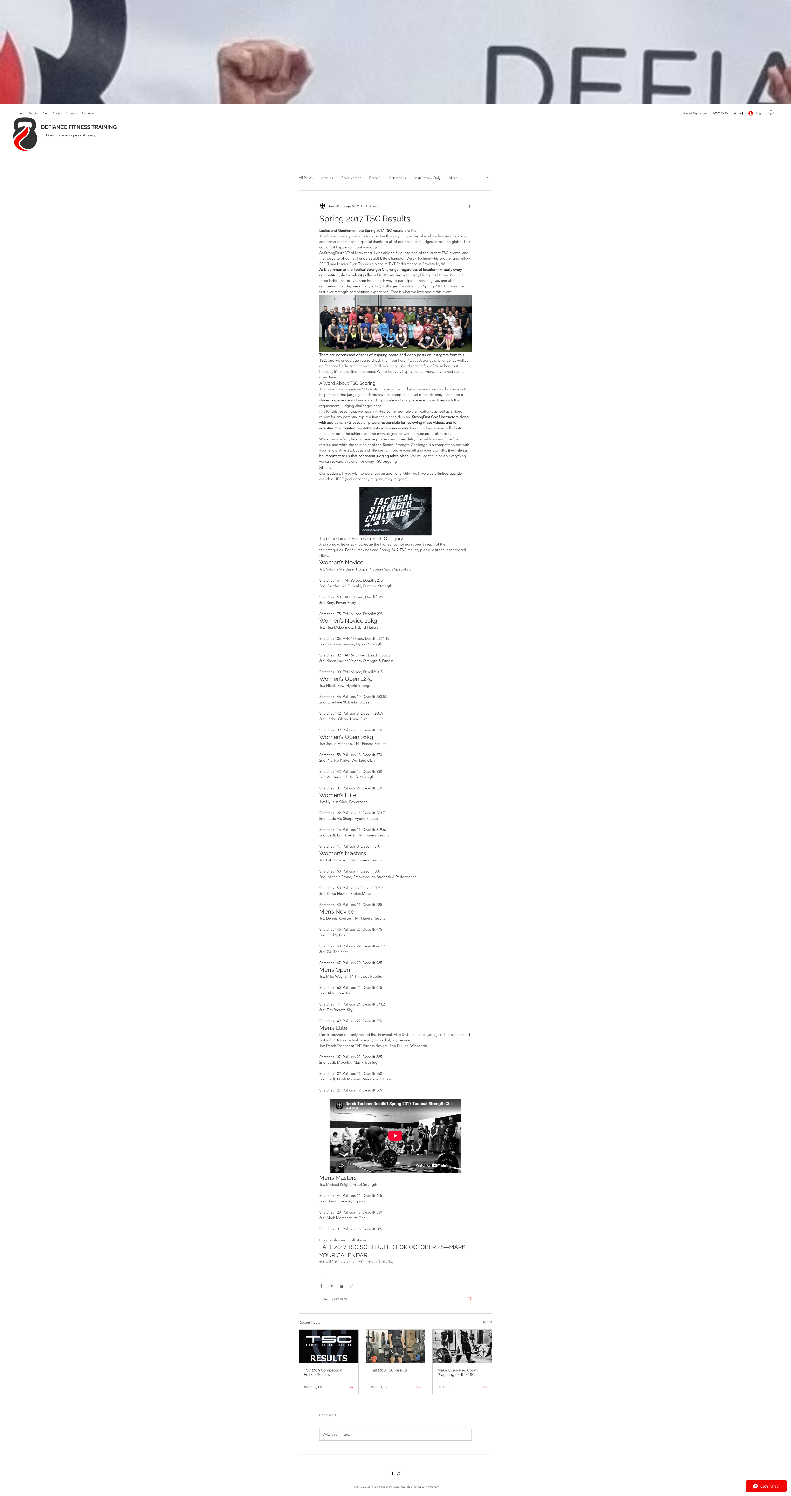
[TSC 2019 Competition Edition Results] (328, 1346)
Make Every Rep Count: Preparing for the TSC (458, 1372)
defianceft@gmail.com (694, 113)
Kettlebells (397, 178)
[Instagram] (741, 113)
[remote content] (395, 1136)
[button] (771, 113)
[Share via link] (351, 1286)
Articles (327, 178)
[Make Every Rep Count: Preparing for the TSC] (462, 1346)
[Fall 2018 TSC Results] (395, 1346)
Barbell (374, 178)
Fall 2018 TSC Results (389, 1370)
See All (487, 1322)
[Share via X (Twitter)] (331, 1286)
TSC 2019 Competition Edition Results (323, 1372)
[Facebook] (735, 113)
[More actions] (469, 206)
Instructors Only (427, 178)
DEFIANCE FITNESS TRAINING (79, 127)
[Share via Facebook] (321, 1286)
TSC (322, 1272)
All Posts (306, 178)
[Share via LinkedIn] (341, 1286)
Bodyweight (351, 178)
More (453, 178)
